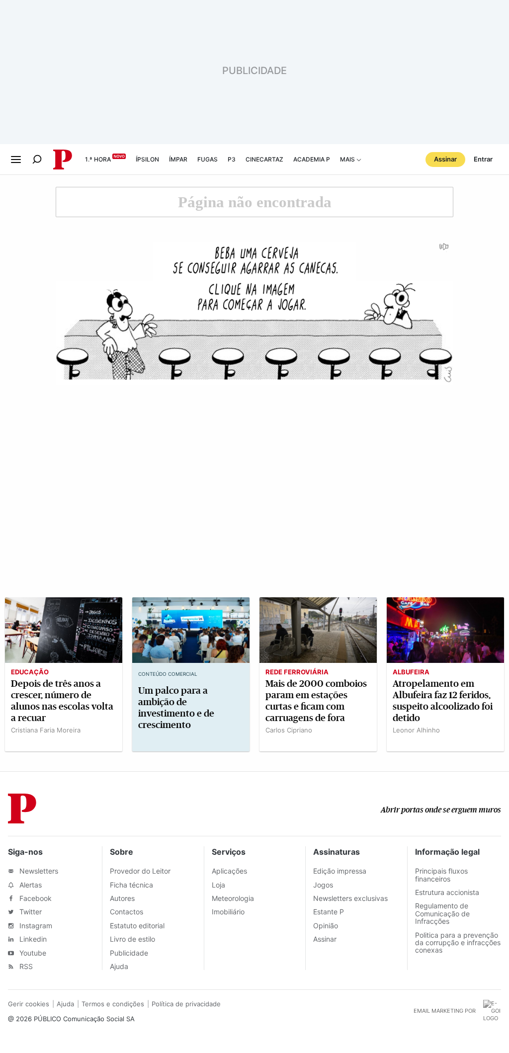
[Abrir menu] (16, 159)
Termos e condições (113, 1004)
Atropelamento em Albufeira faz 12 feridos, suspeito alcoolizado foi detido (443, 700)
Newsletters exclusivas (350, 898)
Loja (218, 885)
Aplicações (229, 871)
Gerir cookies (28, 1004)
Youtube (31, 953)
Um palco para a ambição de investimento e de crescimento (176, 707)
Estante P (328, 911)
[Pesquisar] (37, 159)
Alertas (29, 885)
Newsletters (37, 871)
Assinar (445, 159)
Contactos (126, 911)
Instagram (34, 925)
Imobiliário (228, 911)
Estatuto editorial (137, 925)
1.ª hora (98, 159)
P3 (232, 159)
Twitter (29, 911)
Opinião (325, 925)
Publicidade (129, 953)
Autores (122, 898)
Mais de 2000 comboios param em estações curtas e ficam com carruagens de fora (316, 700)
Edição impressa (339, 871)
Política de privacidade (186, 1004)
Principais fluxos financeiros (441, 875)
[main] (254, 473)
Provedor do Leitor (140, 871)
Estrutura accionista (447, 892)
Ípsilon (147, 159)
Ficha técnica (131, 885)
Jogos (323, 885)
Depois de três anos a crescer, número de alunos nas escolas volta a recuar (62, 700)
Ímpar (178, 159)
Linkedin (32, 939)
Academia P (311, 159)
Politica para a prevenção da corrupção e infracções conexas (458, 943)
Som (444, 250)
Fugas (207, 159)
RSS (25, 966)
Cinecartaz (264, 159)
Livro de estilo (132, 939)
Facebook (34, 898)
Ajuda (119, 966)
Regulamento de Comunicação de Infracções (442, 913)
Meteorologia (233, 898)
